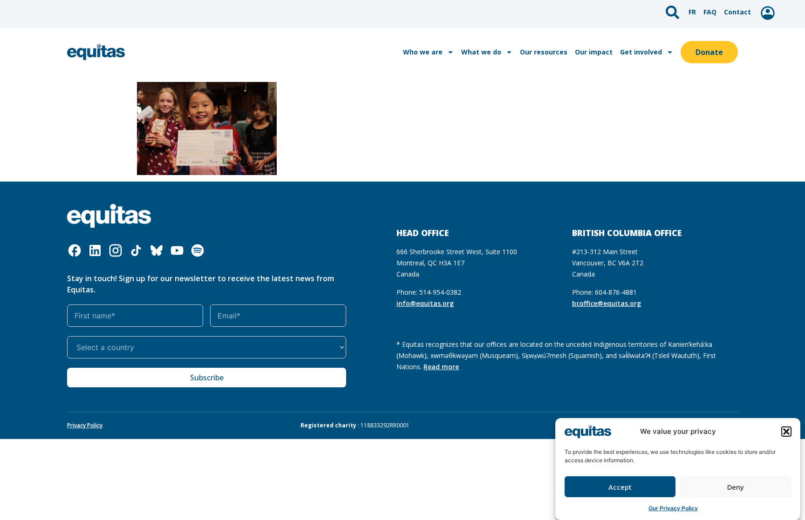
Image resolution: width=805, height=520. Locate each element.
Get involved (641, 51)
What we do (481, 51)
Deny (735, 487)
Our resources (543, 51)
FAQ (709, 11)
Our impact (594, 51)
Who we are (423, 51)
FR (692, 11)
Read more (441, 366)
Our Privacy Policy (673, 508)
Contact (737, 11)
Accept (620, 487)
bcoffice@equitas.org (606, 303)
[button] (786, 431)
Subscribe (207, 377)
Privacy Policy (84, 425)
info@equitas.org (425, 303)
